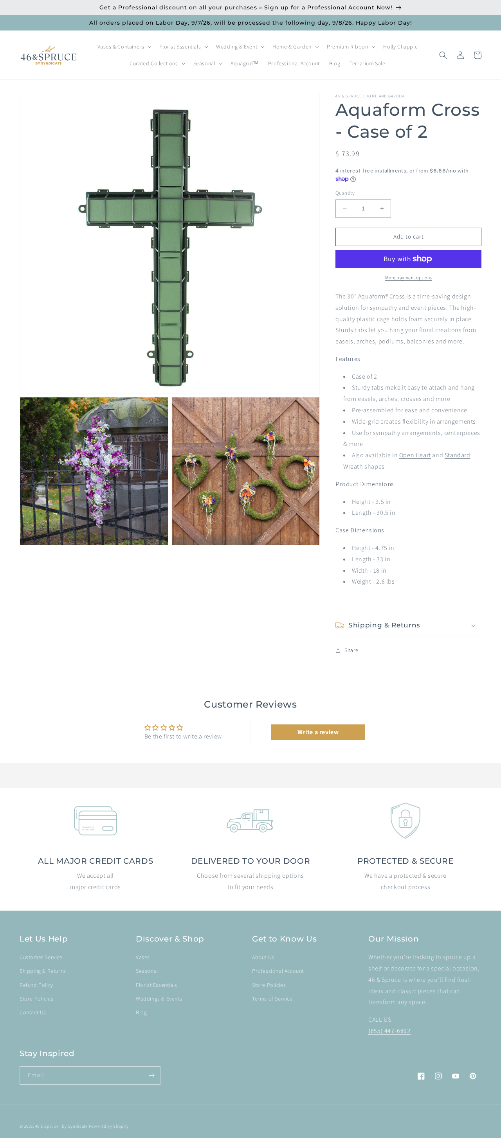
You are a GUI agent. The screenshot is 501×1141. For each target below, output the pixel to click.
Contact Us (33, 1012)
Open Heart (415, 455)
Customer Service (41, 957)
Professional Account (278, 970)
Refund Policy (36, 984)
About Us (263, 957)
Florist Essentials (156, 984)
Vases (143, 957)
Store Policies (36, 998)
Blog (141, 1012)
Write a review (318, 732)
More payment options (408, 277)
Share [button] (351, 650)
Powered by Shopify (109, 1126)
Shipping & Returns (43, 970)
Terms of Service (272, 998)
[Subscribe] (151, 1075)
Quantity (345, 193)
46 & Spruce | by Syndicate (61, 1126)
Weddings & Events (159, 998)
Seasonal (147, 970)
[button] (124, 46)
